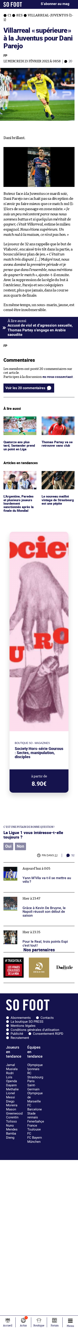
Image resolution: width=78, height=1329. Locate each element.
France (32, 1125)
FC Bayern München (34, 1140)
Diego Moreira (11, 1103)
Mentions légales (23, 1026)
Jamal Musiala (12, 1067)
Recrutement (20, 1038)
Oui (8, 846)
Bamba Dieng (11, 1136)
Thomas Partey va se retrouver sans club (57, 420)
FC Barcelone (34, 1107)
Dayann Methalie (12, 1087)
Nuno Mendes (12, 1128)
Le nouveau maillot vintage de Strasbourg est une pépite (56, 479)
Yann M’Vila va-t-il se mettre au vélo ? (31, 864)
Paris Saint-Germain (33, 1085)
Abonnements (21, 1018)
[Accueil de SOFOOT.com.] (12, 4)
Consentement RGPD (48, 1034)
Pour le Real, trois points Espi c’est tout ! (33, 928)
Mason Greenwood (14, 1111)
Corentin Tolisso (12, 1119)
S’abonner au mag (55, 4)
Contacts (47, 1018)
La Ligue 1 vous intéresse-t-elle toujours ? (33, 835)
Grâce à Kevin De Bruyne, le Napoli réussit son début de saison (38, 896)
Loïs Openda (11, 1079)
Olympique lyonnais (35, 1067)
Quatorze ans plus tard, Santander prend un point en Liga (17, 424)
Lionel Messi (10, 1095)
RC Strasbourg (35, 1075)
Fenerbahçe (35, 1121)
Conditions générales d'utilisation (35, 1030)
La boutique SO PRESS (27, 1022)
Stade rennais (32, 1115)
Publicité (17, 1034)
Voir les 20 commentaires (25, 388)
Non (20, 846)
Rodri (10, 1073)
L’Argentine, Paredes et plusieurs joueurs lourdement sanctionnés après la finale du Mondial (19, 481)
